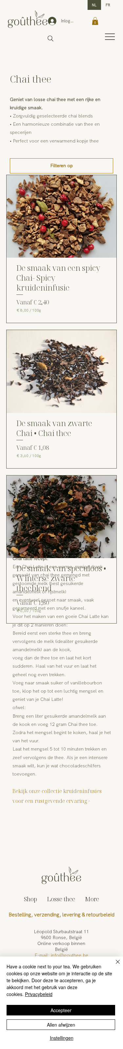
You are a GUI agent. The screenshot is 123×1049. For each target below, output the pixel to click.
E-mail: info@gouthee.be (61, 955)
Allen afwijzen (61, 1024)
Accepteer (61, 1010)
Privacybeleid (38, 994)
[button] (95, 21)
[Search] (50, 38)
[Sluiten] (114, 966)
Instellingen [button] (61, 1038)
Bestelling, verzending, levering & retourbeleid (61, 914)
